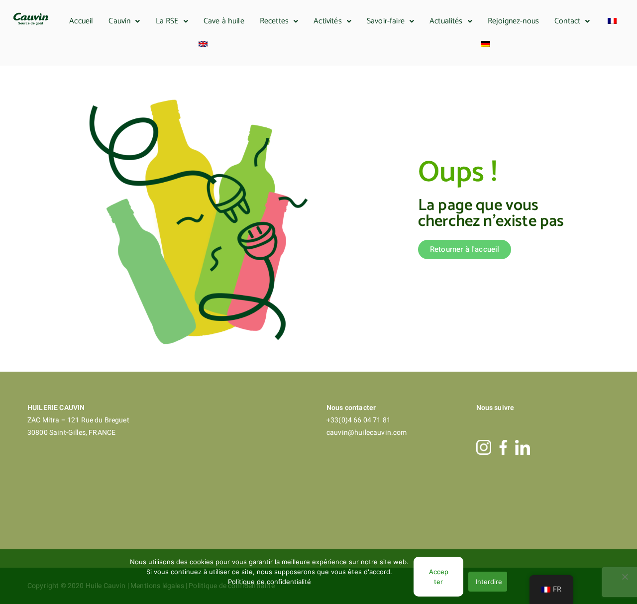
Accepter (438, 577)
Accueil (81, 21)
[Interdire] (625, 577)
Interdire (489, 582)
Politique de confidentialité (269, 582)
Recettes (274, 21)
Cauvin (119, 21)
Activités (327, 21)
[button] (124, 21)
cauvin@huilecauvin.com (366, 432)
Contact (567, 21)
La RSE (167, 21)
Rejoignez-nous (513, 21)
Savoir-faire (386, 21)
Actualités (446, 21)
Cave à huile (224, 21)
